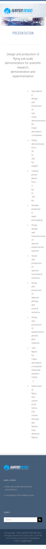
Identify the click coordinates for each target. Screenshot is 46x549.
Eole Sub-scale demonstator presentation (18, 488)
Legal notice (26, 541)
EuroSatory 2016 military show (19, 495)
